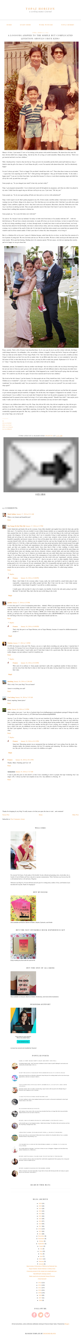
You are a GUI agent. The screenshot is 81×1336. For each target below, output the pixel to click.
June (40, 1251)
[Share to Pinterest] (44, 494)
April (41, 1256)
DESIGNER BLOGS (49, 1334)
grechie (9, 602)
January (41, 1264)
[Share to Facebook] (42, 494)
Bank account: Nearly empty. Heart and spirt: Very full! (37, 1061)
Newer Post (5, 815)
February (41, 1261)
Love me (4, 429)
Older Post (75, 815)
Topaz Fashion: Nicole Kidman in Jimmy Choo (42, 1268)
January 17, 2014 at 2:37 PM (34, 526)
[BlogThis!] (38, 494)
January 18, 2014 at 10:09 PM (30, 626)
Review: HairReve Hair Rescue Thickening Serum (34, 1168)
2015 (40, 1231)
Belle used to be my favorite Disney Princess (42, 1276)
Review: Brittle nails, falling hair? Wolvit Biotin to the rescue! (41, 1156)
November (41, 1238)
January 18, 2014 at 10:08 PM (30, 578)
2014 (40, 1234)
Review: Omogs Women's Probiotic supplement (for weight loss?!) (41, 1120)
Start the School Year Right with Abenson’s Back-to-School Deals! (42, 1072)
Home (9, 25)
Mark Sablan (11, 514)
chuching (10, 681)
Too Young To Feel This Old (16, 526)
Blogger (67, 1324)
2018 (40, 1224)
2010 (39, 1290)
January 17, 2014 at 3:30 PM (21, 643)
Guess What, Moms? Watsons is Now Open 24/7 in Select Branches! (40, 1132)
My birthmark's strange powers (42, 1274)
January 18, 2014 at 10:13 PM (30, 741)
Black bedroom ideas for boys (29, 1108)
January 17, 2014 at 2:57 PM (21, 603)
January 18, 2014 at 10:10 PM (30, 663)
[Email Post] (41, 464)
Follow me (4, 425)
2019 (40, 1221)
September (41, 1243)
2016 (39, 1229)
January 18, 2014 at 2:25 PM (20, 709)
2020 (40, 1218)
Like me (4, 423)
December (41, 1236)
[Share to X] (40, 494)
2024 (40, 1208)
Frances (15, 578)
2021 (40, 1216)
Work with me (46, 25)
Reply (9, 520)
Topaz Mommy (67, 25)
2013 (39, 1282)
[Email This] (36, 494)
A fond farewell (42, 1279)
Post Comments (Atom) (18, 819)
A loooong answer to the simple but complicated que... (42, 1271)
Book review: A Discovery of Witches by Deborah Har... (42, 1266)
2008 (40, 1295)
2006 (40, 1300)
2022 (40, 1213)
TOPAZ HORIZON (40, 8)
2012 (39, 1285)
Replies (12, 574)
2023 (40, 1211)
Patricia (10, 643)
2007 (40, 1298)
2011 (39, 1287)
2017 (40, 1226)
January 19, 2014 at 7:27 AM (24, 772)
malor (9, 709)
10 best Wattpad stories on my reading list (33, 1096)
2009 (39, 1293)
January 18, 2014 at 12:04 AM (23, 681)
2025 (40, 1206)
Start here (25, 25)
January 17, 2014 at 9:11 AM (25, 514)
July (41, 1249)
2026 (40, 1203)
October (41, 1241)
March (41, 1259)
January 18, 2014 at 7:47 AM (24, 697)
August (41, 1246)
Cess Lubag (11, 697)
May (41, 1254)
